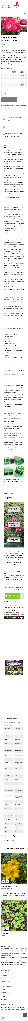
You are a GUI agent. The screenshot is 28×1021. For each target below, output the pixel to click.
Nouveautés (4, 978)
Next (23, 33)
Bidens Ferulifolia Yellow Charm (9, 886)
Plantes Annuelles (5, 973)
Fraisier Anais (4, 933)
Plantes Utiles (4, 984)
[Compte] (21, 13)
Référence (7, 722)
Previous (23, 17)
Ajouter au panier (9, 99)
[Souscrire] (25, 1015)
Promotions (4, 975)
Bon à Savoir (4, 989)
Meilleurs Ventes (5, 981)
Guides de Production (6, 986)
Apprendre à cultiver (6, 992)
